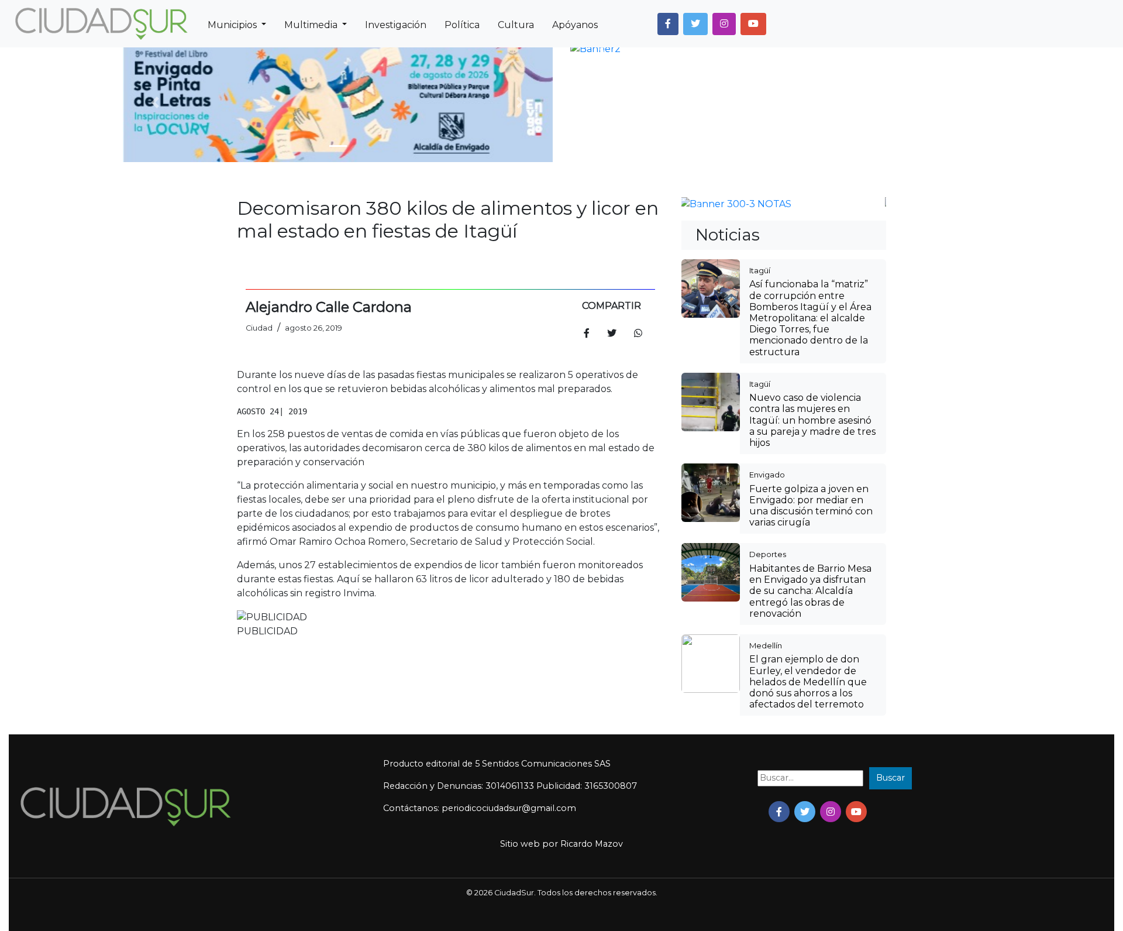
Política (462, 24)
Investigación (395, 24)
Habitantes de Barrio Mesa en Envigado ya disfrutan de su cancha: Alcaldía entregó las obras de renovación (810, 591)
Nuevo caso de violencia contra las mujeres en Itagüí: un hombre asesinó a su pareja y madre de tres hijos (812, 420)
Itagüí (759, 270)
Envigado (767, 474)
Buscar (890, 777)
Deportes (767, 554)
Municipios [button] (233, 24)
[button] (667, 24)
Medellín (765, 645)
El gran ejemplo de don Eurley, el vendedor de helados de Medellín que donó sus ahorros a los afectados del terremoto (808, 682)
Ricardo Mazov (591, 844)
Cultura (516, 24)
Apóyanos (575, 24)
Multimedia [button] (312, 24)
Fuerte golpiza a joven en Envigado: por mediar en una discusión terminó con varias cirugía (811, 505)
